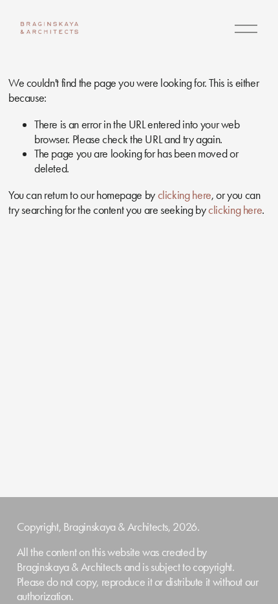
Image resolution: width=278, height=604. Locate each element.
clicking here (184, 195)
